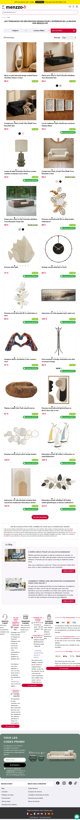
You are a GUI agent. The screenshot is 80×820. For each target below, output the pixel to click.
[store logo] (37, 6)
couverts (16, 534)
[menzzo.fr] (27, 814)
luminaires (8, 534)
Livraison (5, 791)
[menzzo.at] (41, 814)
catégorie (15, 30)
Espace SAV (16, 628)
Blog (3, 788)
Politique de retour (8, 795)
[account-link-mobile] (73, 6)
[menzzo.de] (31, 814)
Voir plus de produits (40, 517)
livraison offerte (39, 30)
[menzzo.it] (34, 814)
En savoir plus (10, 726)
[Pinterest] (70, 783)
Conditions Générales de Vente (38, 795)
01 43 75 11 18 (38, 622)
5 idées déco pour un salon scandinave (49, 552)
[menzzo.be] (45, 814)
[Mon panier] (77, 7)
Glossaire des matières (9, 804)
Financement (6, 798)
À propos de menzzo (35, 791)
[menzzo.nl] (38, 814)
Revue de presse (33, 801)
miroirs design (72, 532)
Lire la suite (68, 571)
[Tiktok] (75, 783)
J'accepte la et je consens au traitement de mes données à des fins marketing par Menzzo (15, 772)
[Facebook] (57, 783)
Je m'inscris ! (15, 765)
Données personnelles (35, 798)
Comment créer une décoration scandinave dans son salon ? (51, 582)
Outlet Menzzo (33, 788)
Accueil (4, 17)
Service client (6, 801)
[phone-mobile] (69, 6)
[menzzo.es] (48, 814)
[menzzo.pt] (52, 814)
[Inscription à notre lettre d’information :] (15, 760)
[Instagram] (64, 783)
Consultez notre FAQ (16, 695)
